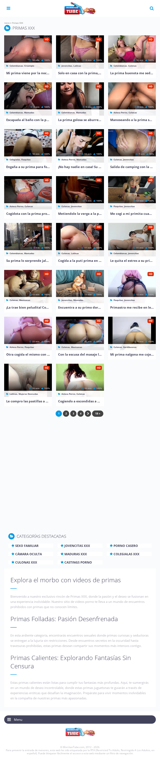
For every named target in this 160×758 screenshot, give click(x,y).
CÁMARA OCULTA (28, 554)
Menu (18, 719)
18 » (97, 413)
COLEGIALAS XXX (126, 554)
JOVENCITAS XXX (77, 546)
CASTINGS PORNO (78, 562)
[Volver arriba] (151, 751)
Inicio (7, 22)
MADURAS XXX (75, 554)
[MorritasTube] (80, 8)
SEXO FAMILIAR (27, 546)
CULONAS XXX (26, 562)
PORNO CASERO (126, 546)
